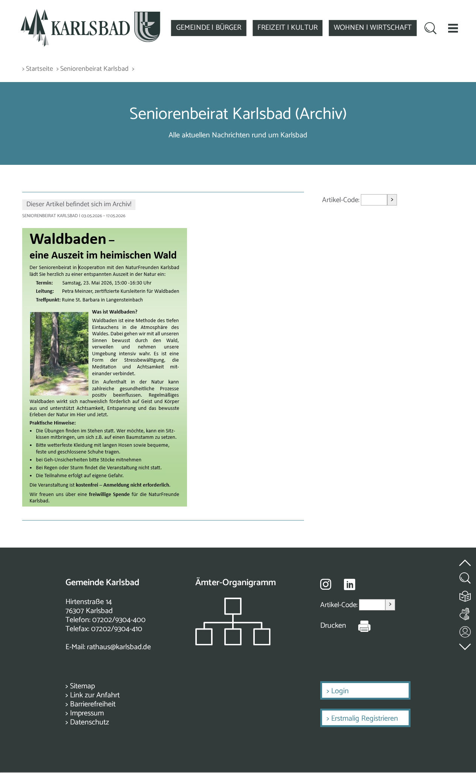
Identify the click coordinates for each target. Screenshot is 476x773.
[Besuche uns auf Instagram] (325, 584)
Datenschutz (89, 722)
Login (340, 691)
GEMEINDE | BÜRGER (208, 28)
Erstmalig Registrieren (364, 718)
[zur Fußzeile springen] (465, 645)
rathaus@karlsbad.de (119, 647)
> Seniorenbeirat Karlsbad (92, 69)
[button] (453, 28)
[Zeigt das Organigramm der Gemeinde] (233, 643)
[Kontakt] (465, 630)
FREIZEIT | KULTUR (287, 28)
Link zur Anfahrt (95, 695)
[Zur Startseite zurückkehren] (90, 13)
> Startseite (37, 69)
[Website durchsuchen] (430, 29)
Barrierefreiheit (93, 704)
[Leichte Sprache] (465, 594)
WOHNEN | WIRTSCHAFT (373, 28)
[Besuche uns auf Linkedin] (349, 584)
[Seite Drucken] (358, 626)
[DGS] (465, 612)
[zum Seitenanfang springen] (465, 558)
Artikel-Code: (341, 200)
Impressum (87, 713)
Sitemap (82, 686)
